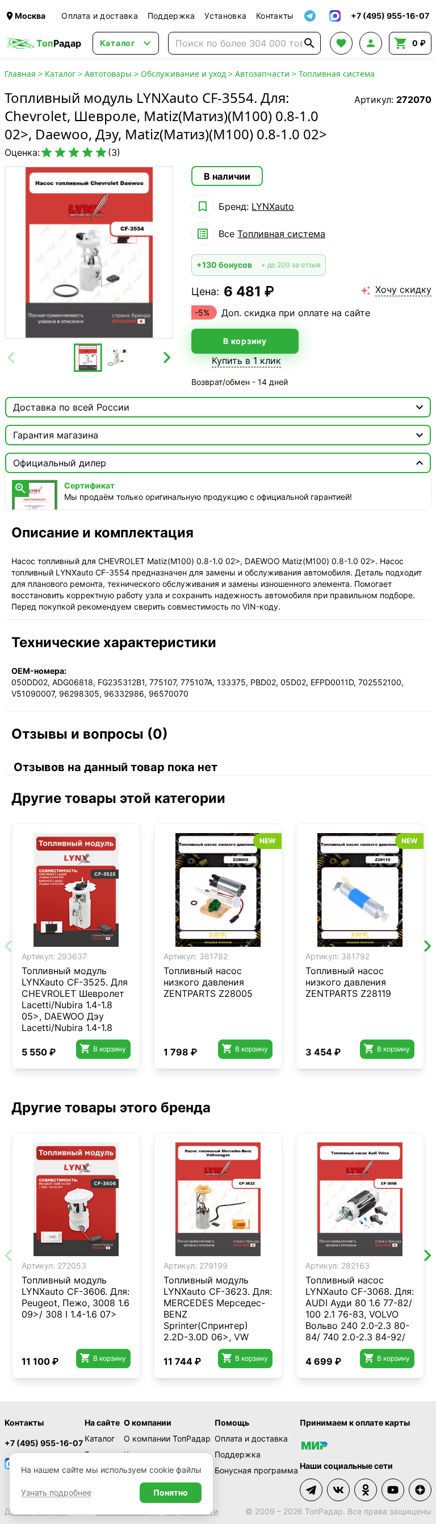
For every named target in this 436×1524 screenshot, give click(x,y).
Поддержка (171, 15)
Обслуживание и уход (183, 73)
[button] (88, 357)
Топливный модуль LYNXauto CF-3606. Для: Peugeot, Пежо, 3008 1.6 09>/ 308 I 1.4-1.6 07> (75, 1297)
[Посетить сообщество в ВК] (338, 1490)
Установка (225, 15)
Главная (20, 73)
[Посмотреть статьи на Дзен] (420, 1490)
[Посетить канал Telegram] (311, 1490)
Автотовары (108, 73)
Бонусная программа (256, 1470)
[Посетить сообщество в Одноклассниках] (365, 1490)
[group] (89, 252)
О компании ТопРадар (167, 1438)
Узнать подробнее (56, 1492)
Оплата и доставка (99, 15)
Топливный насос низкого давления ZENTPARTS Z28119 (348, 982)
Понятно (170, 1492)
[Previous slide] (12, 358)
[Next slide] (166, 358)
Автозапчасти (262, 73)
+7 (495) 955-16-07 (44, 1443)
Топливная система (337, 73)
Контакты (275, 15)
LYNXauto (272, 206)
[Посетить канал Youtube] (393, 1490)
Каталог (60, 73)
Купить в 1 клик (246, 360)
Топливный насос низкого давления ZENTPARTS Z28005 (208, 982)
